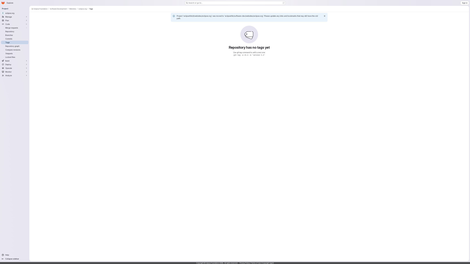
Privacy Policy (245, 263)
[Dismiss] (324, 16)
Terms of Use (256, 263)
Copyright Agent (268, 263)
